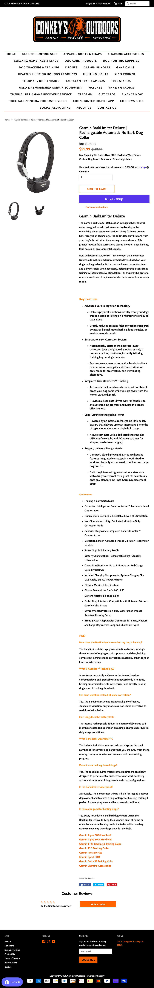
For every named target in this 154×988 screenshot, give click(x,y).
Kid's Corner (124, 74)
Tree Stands (121, 81)
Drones (71, 67)
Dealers (8, 967)
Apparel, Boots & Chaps (82, 54)
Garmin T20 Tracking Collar (94, 848)
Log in (89, 3)
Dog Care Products (81, 60)
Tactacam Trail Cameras (85, 81)
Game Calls (125, 67)
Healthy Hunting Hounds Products (47, 74)
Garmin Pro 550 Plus (90, 852)
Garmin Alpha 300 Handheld (95, 835)
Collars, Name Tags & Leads (36, 60)
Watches (95, 87)
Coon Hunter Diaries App (93, 101)
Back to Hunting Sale (39, 54)
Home (11, 54)
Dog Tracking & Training (39, 67)
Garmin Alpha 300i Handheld (95, 839)
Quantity (84, 171)
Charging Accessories (126, 54)
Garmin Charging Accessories (95, 865)
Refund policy (11, 962)
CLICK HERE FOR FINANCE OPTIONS (22, 3)
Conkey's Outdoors (76, 975)
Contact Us (107, 107)
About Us (84, 107)
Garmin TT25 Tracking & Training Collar (100, 843)
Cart (120, 3)
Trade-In (85, 94)
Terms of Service (12, 958)
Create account (103, 3)
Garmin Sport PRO (89, 856)
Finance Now (132, 94)
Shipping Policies (12, 950)
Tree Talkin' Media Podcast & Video (38, 101)
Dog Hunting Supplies (121, 60)
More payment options (97, 207)
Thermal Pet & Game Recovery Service (41, 94)
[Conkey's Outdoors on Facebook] (43, 942)
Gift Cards (107, 94)
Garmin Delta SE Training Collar (96, 861)
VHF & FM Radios (121, 87)
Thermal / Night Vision (41, 81)
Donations (9, 945)
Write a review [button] (98, 904)
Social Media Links (55, 107)
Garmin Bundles (97, 67)
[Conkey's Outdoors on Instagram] (48, 942)
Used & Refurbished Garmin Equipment (50, 87)
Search (8, 941)
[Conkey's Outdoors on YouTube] (53, 942)
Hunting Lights (95, 74)
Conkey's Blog (132, 101)
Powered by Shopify (95, 975)
